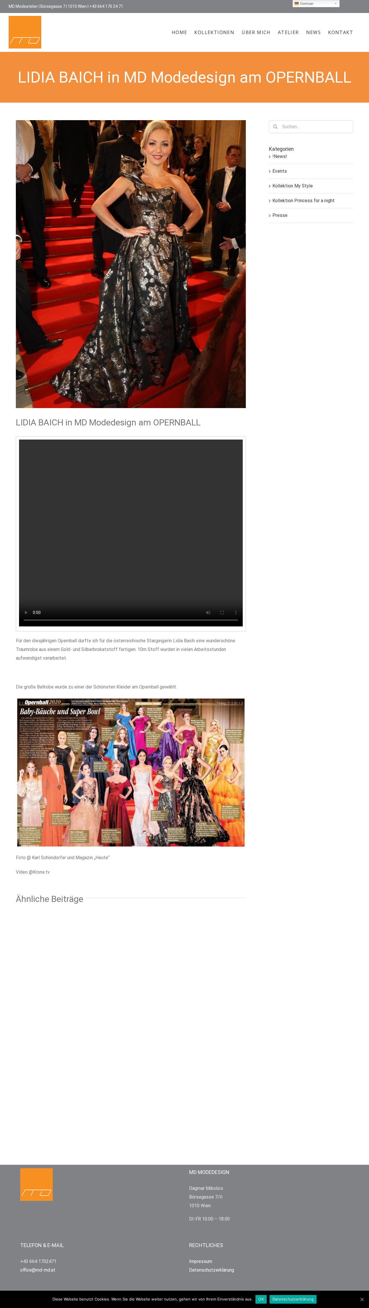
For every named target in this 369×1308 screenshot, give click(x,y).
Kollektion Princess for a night (303, 200)
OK (261, 1299)
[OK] (362, 1299)
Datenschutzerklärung (293, 1299)
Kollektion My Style (292, 186)
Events (279, 171)
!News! (279, 156)
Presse (279, 215)
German (306, 3)
